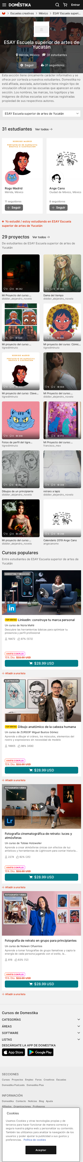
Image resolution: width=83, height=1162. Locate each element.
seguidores (13, 201)
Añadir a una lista (15, 673)
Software (10, 1033)
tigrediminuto (10, 347)
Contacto (21, 1101)
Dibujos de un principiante (17, 491)
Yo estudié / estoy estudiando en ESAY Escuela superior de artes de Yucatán (36, 224)
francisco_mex (52, 445)
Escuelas (61, 1079)
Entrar (75, 5)
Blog (41, 1101)
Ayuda (49, 1101)
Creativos (49, 1079)
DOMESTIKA (19, 5)
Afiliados (6, 1106)
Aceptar (41, 1150)
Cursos (6, 1079)
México (43, 13)
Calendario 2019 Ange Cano (60, 540)
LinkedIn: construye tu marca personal (46, 620)
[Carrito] (65, 5)
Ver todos (42, 129)
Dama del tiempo (53, 295)
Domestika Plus (35, 1085)
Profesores (39, 1106)
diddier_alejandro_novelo (17, 298)
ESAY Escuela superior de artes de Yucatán (41, 45)
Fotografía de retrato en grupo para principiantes (41, 940)
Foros (38, 1079)
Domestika (8, 1101)
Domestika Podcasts (13, 1085)
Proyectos (17, 1079)
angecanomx (51, 543)
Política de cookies (35, 1139)
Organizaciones (22, 1106)
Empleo (29, 1079)
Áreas (7, 1026)
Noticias (32, 1101)
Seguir (29, 65)
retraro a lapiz (51, 491)
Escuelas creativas (22, 13)
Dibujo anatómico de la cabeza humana (47, 727)
